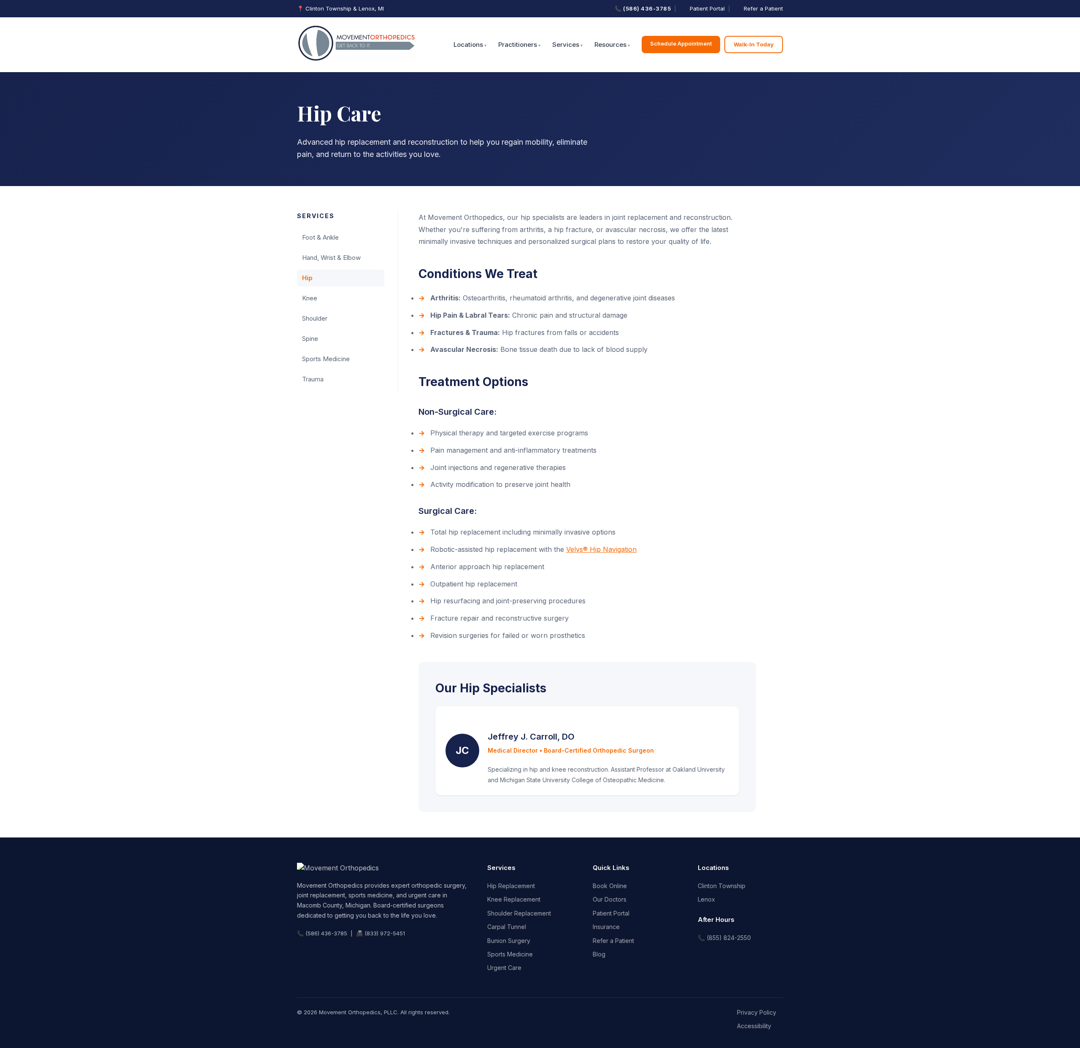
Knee (309, 298)
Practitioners (517, 45)
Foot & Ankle (320, 237)
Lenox (706, 899)
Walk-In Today (754, 44)
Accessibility (754, 1025)
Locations (468, 45)
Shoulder (314, 318)
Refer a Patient (763, 8)
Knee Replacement (513, 899)
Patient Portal (707, 8)
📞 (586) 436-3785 (643, 8)
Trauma (313, 379)
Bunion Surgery (508, 940)
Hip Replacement (511, 885)
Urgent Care (504, 967)
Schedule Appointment (681, 43)
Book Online (610, 885)
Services (565, 45)
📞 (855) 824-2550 (724, 937)
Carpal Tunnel (506, 926)
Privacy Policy (756, 1012)
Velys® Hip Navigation (601, 549)
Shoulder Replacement (519, 913)
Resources (610, 45)
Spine (310, 339)
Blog (599, 954)
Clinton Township (721, 885)
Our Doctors (609, 899)
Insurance (606, 926)
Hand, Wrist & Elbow (331, 258)
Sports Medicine (326, 359)
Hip (307, 278)
